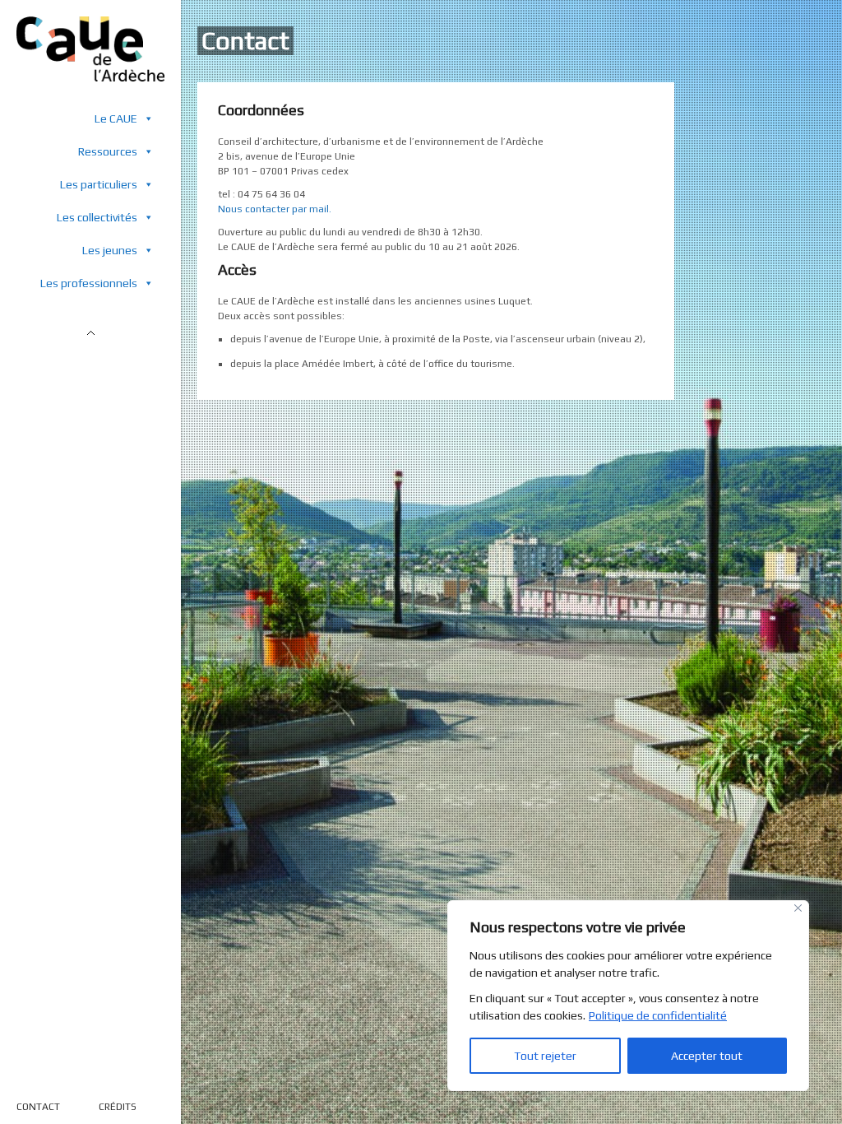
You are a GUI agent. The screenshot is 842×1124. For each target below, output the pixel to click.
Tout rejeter (545, 1055)
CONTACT (38, 1106)
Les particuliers (98, 184)
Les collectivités (97, 217)
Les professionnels (88, 283)
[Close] (798, 908)
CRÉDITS (117, 1106)
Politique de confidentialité (658, 1015)
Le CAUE (116, 118)
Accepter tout (707, 1055)
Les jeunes (109, 250)
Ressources (107, 151)
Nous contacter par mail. (274, 209)
